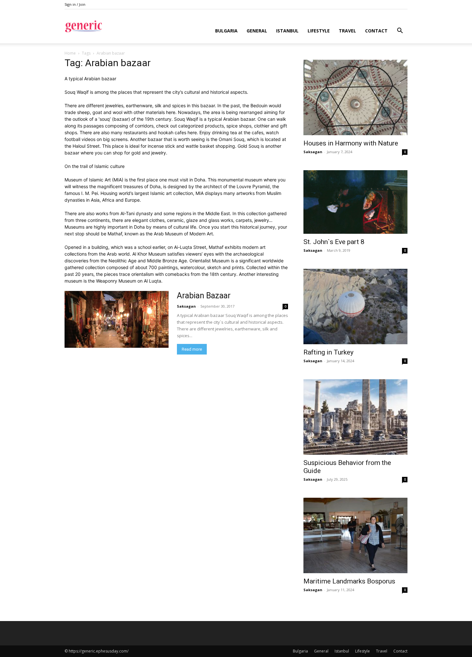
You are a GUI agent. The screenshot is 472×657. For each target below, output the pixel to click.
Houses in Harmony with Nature (350, 143)
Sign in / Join (75, 4)
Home (70, 53)
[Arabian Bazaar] (117, 319)
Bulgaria (226, 31)
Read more (192, 349)
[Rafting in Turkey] (355, 306)
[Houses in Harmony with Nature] (355, 97)
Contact (376, 31)
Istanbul (287, 31)
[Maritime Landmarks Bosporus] (355, 535)
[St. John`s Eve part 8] (355, 202)
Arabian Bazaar (204, 295)
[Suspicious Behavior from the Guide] (355, 417)
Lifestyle (319, 31)
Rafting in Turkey (328, 352)
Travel (347, 31)
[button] (399, 31)
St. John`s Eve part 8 (333, 242)
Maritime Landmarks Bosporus (349, 581)
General (257, 31)
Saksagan (186, 306)
